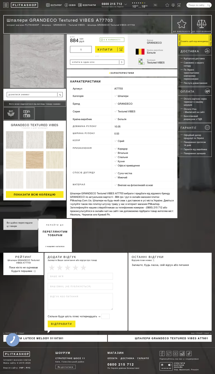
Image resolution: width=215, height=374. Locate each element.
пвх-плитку (94, 204)
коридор (122, 148)
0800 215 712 (112, 4)
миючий (122, 177)
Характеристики (122, 72)
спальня (123, 157)
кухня (121, 161)
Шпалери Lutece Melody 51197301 (35, 338)
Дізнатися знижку (35, 94)
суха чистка (125, 173)
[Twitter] (168, 353)
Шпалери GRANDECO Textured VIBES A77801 (171, 338)
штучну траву (110, 204)
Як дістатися (65, 366)
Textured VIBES (126, 111)
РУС (28, 367)
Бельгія (122, 119)
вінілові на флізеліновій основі (135, 185)
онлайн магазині (141, 197)
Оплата (188, 91)
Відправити (61, 323)
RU (155, 5)
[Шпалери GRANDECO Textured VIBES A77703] (34, 61)
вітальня (123, 153)
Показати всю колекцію (35, 194)
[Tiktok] (188, 353)
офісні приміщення (129, 165)
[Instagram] (182, 353)
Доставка (190, 51)
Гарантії (189, 127)
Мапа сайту (9, 362)
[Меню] (5, 5)
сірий (121, 141)
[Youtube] (175, 353)
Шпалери (123, 96)
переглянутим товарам (55, 233)
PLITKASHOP (17, 354)
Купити (105, 49)
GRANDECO (125, 103)
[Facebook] (162, 353)
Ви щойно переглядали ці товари (20, 224)
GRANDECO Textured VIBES (34, 125)
